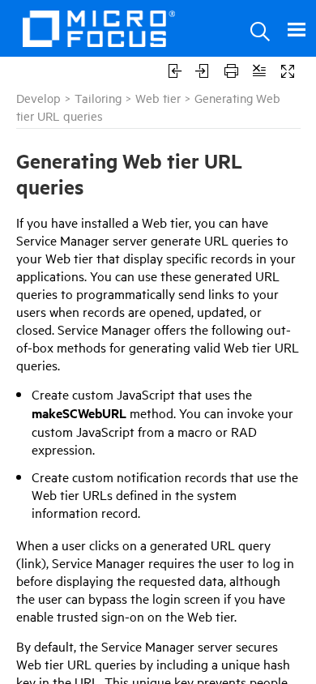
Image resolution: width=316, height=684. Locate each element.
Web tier (158, 97)
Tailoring (98, 97)
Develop (38, 97)
